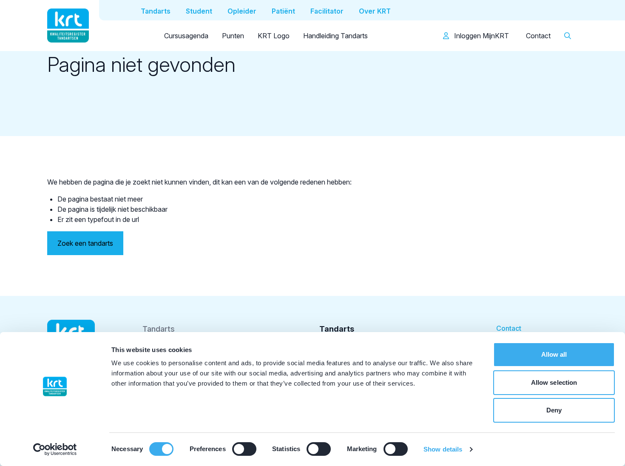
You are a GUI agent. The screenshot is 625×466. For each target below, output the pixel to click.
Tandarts (158, 328)
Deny (554, 410)
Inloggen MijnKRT (480, 35)
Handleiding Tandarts (335, 35)
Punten (233, 35)
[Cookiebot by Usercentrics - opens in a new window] (55, 449)
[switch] (244, 449)
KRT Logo (274, 35)
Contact (538, 35)
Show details (442, 449)
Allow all (554, 354)
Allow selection (554, 382)
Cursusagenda (186, 35)
